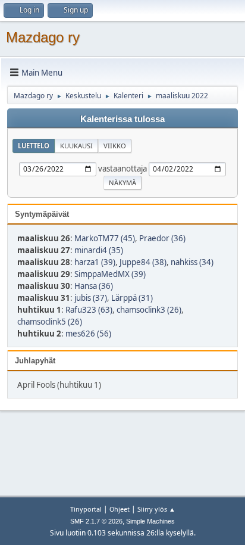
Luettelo (33, 145)
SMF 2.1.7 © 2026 (96, 521)
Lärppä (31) (132, 297)
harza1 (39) (94, 262)
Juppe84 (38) (143, 262)
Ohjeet (119, 508)
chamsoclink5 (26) (49, 321)
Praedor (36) (162, 238)
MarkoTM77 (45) (104, 238)
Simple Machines (150, 521)
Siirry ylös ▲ (156, 508)
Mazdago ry (43, 37)
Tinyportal (86, 508)
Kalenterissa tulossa (122, 119)
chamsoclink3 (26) (149, 309)
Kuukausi (76, 145)
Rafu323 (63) (88, 309)
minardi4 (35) (98, 250)
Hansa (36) (93, 286)
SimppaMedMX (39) (110, 274)
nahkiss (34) (192, 262)
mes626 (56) (88, 333)
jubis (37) (90, 297)
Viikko (114, 145)
